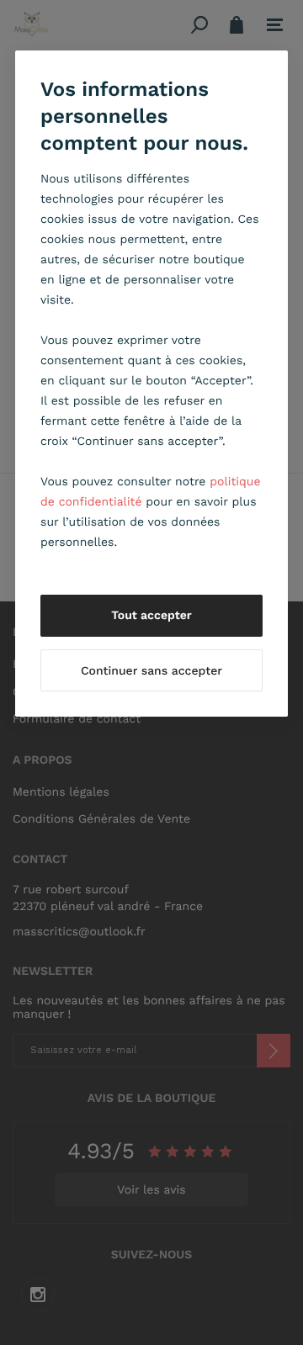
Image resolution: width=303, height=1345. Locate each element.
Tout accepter (151, 615)
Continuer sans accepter (151, 671)
